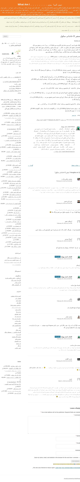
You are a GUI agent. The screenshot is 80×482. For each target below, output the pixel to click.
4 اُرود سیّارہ (17, 282)
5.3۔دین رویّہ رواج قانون (40, 26)
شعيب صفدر (17, 323)
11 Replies (77, 40)
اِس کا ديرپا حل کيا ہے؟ (13, 199)
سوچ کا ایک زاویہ (16, 230)
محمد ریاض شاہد (67, 179)
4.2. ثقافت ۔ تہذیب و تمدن (73, 26)
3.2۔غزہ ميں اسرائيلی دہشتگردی (23, 22)
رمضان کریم (12, 86)
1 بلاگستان (18, 275)
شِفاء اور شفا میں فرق (15, 174)
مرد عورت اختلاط (16, 228)
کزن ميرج (18, 185)
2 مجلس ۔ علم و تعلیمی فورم (13, 278)
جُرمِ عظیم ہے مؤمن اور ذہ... (13, 176)
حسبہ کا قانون (17, 172)
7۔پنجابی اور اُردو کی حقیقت (11, 26)
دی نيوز (74, 115)
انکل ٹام (19, 303)
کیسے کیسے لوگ (16, 165)
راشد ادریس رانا (16, 318)
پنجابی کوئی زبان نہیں (15, 235)
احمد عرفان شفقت (16, 296)
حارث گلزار (68, 359)
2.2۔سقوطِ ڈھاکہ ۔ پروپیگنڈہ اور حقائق (70, 22)
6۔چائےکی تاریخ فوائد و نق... (13, 160)
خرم (71, 379)
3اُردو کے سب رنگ (16, 280)
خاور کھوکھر (18, 314)
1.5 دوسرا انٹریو (41, 18)
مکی (70, 299)
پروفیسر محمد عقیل (15, 305)
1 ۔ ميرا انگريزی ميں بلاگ (14, 257)
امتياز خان (18, 300)
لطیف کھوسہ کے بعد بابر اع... (13, 203)
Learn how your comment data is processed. (56, 467)
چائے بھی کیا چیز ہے (14, 233)
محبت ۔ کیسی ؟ (16, 237)
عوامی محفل (75, 165)
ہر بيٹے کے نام (17, 212)
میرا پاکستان (17, 341)
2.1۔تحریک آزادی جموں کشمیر (11, 18)
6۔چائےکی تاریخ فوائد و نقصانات (26, 26)
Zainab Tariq (15, 81)
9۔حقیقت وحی (65, 30)
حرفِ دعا (18, 312)
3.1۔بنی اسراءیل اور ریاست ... (13, 140)
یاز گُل (19, 345)
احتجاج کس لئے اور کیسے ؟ (14, 187)
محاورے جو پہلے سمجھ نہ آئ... (13, 215)
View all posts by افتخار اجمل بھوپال (64, 151)
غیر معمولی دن (17, 226)
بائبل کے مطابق (17, 156)
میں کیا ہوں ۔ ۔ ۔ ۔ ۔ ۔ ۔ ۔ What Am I (40, 4)
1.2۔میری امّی (63, 18)
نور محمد (18, 343)
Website (77, 450)
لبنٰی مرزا (18, 334)
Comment (77, 415)
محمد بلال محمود (16, 336)
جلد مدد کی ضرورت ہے (14, 135)
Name (78, 436)
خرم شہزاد (18, 316)
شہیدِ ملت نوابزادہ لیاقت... (14, 147)
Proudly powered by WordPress (72, 478)
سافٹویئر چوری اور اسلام (14, 181)
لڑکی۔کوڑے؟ (17, 210)
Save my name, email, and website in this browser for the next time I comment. (56, 457)
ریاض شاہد (18, 321)
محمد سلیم (18, 339)
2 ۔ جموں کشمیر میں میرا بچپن (12, 260)
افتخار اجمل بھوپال (41, 119)
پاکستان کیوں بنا (17, 219)
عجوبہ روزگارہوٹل (16, 246)
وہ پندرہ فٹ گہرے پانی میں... (13, 221)
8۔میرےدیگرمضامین (75, 30)
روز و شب (63, 119)
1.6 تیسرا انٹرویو (33, 18)
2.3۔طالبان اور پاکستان (55, 22)
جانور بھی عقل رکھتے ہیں (13, 117)
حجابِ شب (18, 309)
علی (20, 327)
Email (78, 443)
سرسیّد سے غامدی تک (15, 194)
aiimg (17, 86)
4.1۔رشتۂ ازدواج (10, 22)
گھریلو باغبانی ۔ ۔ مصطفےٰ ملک (13, 332)
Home (78, 18)
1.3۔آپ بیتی (56, 18)
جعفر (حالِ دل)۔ (16, 307)
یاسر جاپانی (18, 348)
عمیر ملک (18, 330)
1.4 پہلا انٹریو (49, 18)
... (20, 131)
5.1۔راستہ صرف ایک (61, 26)
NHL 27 (17, 90)
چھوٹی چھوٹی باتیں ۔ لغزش (13, 151)
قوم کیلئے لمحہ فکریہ (15, 192)
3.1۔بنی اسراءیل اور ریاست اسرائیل (40, 22)
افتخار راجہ (18, 298)
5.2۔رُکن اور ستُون (51, 26)
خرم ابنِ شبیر (68, 201)
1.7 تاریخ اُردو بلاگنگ (23, 18)
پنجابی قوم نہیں (16, 158)
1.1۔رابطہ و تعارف (71, 18)
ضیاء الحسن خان (16, 325)
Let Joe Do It (12, 129)
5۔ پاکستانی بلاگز (16, 284)
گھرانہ (30, 165)
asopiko (17, 77)
